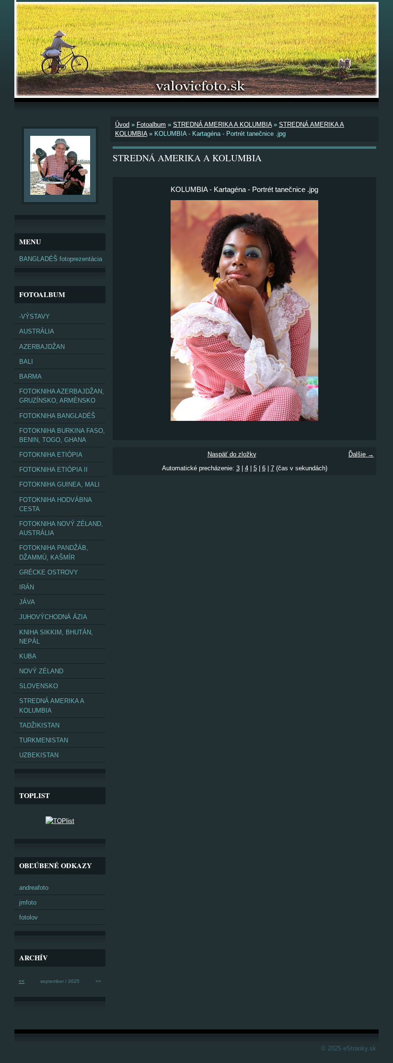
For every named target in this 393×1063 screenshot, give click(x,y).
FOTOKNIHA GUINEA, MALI (59, 484)
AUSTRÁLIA (36, 331)
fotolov (28, 917)
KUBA (27, 656)
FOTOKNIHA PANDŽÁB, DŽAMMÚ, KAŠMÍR (53, 552)
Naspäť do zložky (232, 454)
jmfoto (27, 902)
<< (21, 981)
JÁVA (27, 602)
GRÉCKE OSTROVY (48, 572)
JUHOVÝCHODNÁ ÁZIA (53, 617)
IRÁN (26, 587)
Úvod (122, 124)
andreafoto (33, 887)
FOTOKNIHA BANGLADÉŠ (57, 415)
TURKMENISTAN (43, 740)
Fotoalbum (151, 124)
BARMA (30, 376)
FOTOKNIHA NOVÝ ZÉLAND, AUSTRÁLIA (61, 528)
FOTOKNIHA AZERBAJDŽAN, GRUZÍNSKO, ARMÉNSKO (61, 396)
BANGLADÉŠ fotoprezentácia (60, 259)
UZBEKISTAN (38, 755)
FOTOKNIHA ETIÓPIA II (53, 469)
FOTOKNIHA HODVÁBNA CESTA (55, 504)
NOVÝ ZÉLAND (41, 671)
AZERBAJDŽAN (42, 346)
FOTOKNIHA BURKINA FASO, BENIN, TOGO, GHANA (62, 435)
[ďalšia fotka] (360, 310)
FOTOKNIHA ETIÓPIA (50, 454)
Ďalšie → (361, 454)
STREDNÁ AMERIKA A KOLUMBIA (222, 124)
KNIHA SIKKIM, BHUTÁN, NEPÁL (56, 637)
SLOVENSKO (38, 686)
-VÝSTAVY (34, 316)
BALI (26, 361)
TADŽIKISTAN (39, 725)
